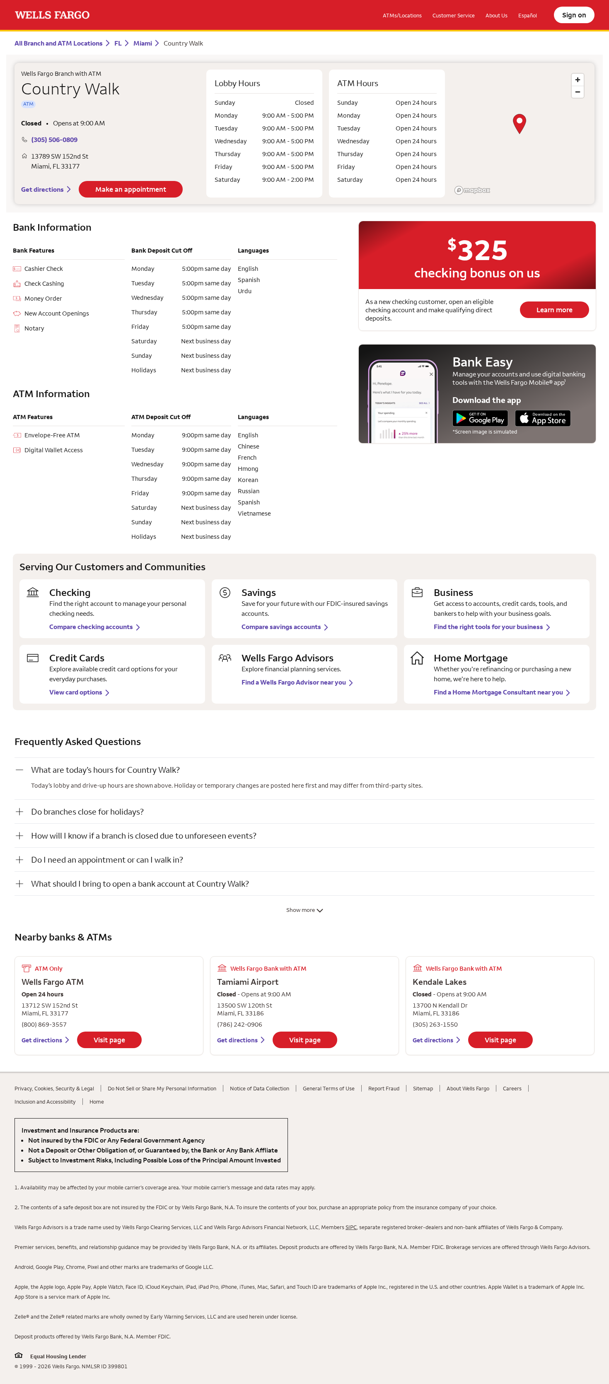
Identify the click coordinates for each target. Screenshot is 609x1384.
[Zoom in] (578, 80)
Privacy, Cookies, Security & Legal (54, 1088)
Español (527, 15)
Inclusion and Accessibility (45, 1101)
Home (96, 1101)
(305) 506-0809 (54, 139)
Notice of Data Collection (259, 1088)
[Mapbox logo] (472, 190)
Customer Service (454, 15)
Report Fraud (383, 1088)
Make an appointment (130, 189)
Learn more (554, 309)
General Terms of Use (329, 1088)
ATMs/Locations (402, 15)
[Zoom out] (578, 92)
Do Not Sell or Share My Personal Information (162, 1088)
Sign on (574, 14)
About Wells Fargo (468, 1088)
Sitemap (423, 1088)
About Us (497, 15)
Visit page (109, 1039)
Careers (512, 1088)
